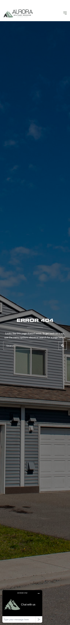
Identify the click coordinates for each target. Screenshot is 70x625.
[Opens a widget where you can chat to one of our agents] (22, 606)
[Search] (62, 346)
